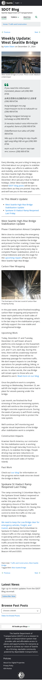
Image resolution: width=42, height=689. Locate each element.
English (17, 3)
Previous (6, 32)
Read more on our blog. (28, 376)
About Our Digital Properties (14, 663)
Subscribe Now (8, 596)
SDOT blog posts (16, 185)
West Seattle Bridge (19, 568)
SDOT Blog (10, 9)
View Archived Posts (10, 615)
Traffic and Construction (19, 563)
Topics (14, 17)
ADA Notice (7, 668)
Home (4, 17)
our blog (15, 472)
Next (37, 32)
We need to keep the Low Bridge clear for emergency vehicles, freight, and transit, (20, 525)
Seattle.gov (5, 1)
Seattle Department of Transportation (17, 13)
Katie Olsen (9, 46)
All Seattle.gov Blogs (20, 626)
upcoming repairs (13, 257)
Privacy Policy (8, 666)
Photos (27, 17)
